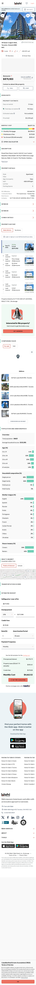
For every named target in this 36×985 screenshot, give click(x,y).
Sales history (7, 230)
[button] (19, 109)
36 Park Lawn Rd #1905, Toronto (21, 378)
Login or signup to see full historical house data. (19, 237)
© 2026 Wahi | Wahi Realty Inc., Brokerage (17, 853)
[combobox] (14, 636)
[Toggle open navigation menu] (2, 3)
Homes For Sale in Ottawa (8, 774)
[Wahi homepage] (18, 3)
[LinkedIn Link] (12, 817)
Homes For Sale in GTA (8, 764)
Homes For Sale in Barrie (8, 781)
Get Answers (18, 331)
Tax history (18, 230)
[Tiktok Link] (22, 817)
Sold (14, 346)
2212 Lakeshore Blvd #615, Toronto (21, 404)
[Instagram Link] (17, 817)
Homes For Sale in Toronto (9, 767)
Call (11, 88)
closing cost (26, 655)
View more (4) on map (18, 421)
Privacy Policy (23, 855)
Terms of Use (24, 977)
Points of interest (9, 565)
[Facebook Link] (7, 817)
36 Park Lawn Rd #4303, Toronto (21, 413)
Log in (32, 3)
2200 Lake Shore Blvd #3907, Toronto (22, 387)
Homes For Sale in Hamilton (9, 771)
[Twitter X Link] (2, 817)
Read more (4, 161)
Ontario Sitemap (6, 784)
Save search (30, 9)
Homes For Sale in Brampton (9, 777)
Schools (20, 565)
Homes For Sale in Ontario (8, 761)
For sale (6, 346)
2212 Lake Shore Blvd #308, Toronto (21, 395)
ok (18, 981)
